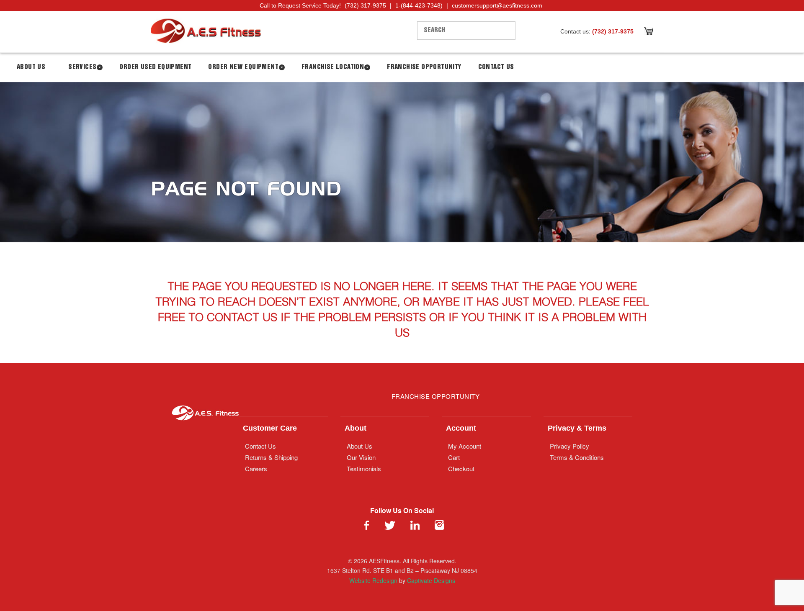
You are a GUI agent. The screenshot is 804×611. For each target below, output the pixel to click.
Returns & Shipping (271, 457)
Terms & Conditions (577, 457)
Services (82, 67)
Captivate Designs (431, 580)
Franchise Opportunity (424, 67)
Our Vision (361, 457)
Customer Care (270, 428)
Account (461, 428)
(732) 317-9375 (365, 5)
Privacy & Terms (577, 428)
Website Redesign (373, 580)
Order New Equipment (243, 67)
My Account (464, 446)
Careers (256, 468)
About (355, 428)
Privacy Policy (569, 446)
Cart (454, 457)
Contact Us (496, 67)
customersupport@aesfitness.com (497, 5)
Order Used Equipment (155, 67)
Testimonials (364, 468)
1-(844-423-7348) (419, 5)
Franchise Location (333, 67)
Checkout (461, 468)
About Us (31, 67)
